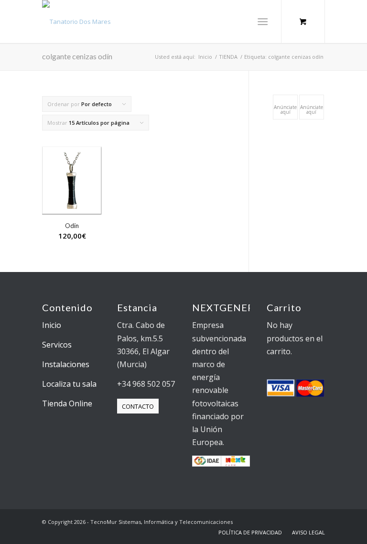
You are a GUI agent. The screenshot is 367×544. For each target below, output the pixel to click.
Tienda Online (67, 403)
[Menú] (263, 21)
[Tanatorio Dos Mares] (76, 21)
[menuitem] (264, 21)
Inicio (51, 325)
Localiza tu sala (69, 384)
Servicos (57, 344)
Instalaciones (65, 364)
